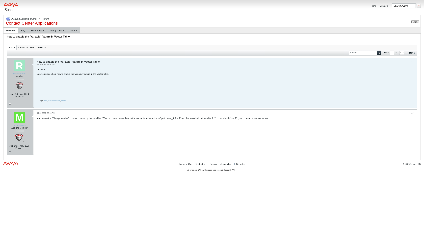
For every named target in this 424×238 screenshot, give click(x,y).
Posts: (18, 96)
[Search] (379, 53)
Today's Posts (57, 30)
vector (63, 100)
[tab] (12, 47)
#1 (412, 61)
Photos (42, 47)
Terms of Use (185, 164)
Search (74, 30)
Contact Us (200, 164)
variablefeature (54, 100)
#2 (412, 113)
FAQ (23, 30)
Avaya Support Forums (24, 18)
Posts (12, 47)
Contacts (384, 6)
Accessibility (226, 164)
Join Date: (15, 94)
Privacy (213, 164)
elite (45, 100)
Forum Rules (37, 30)
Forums (10, 30)
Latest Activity (26, 47)
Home (373, 6)
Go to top (240, 164)
